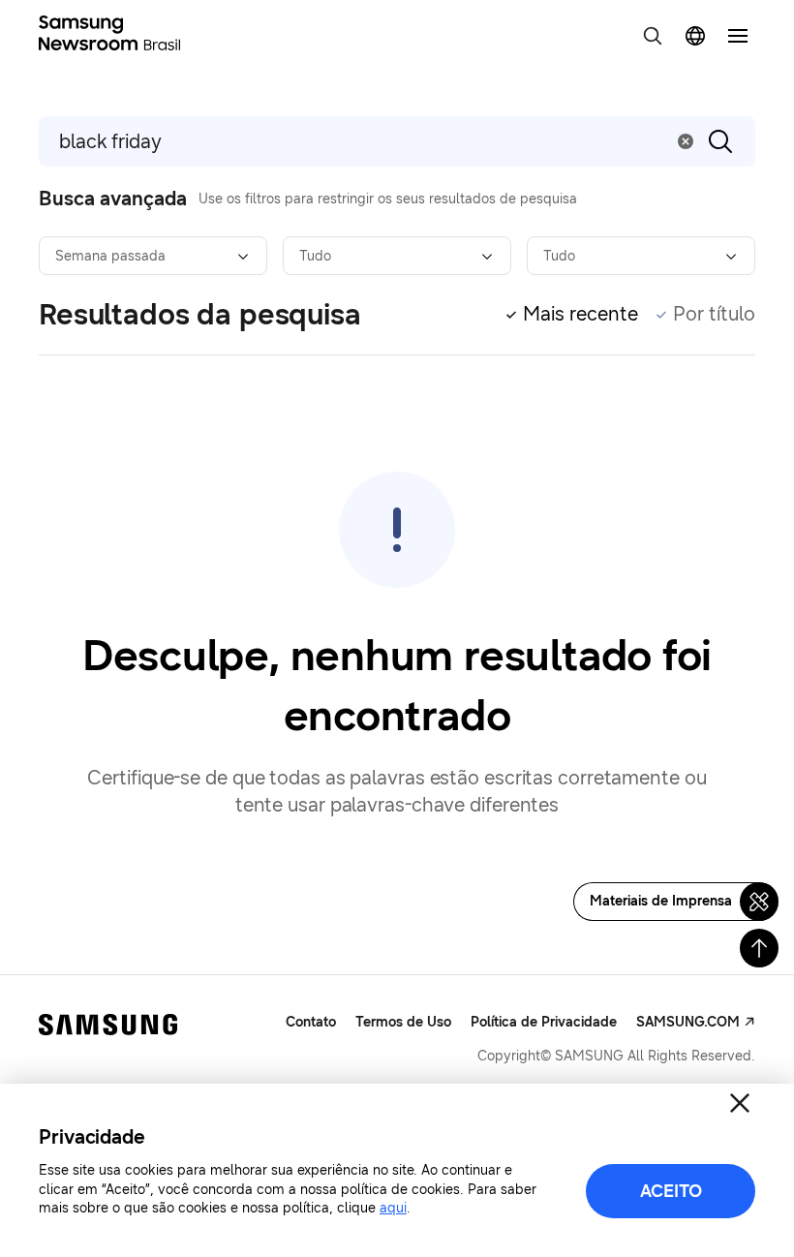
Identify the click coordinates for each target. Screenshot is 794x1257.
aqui (393, 1208)
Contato (311, 1022)
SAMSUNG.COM (688, 1022)
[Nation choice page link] (695, 35)
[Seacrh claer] (685, 141)
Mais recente (580, 314)
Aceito (671, 1191)
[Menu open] (737, 35)
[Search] (720, 141)
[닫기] (739, 1103)
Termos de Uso (403, 1022)
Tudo (315, 256)
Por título (714, 314)
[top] (759, 948)
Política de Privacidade (544, 1022)
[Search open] (652, 35)
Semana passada (110, 256)
